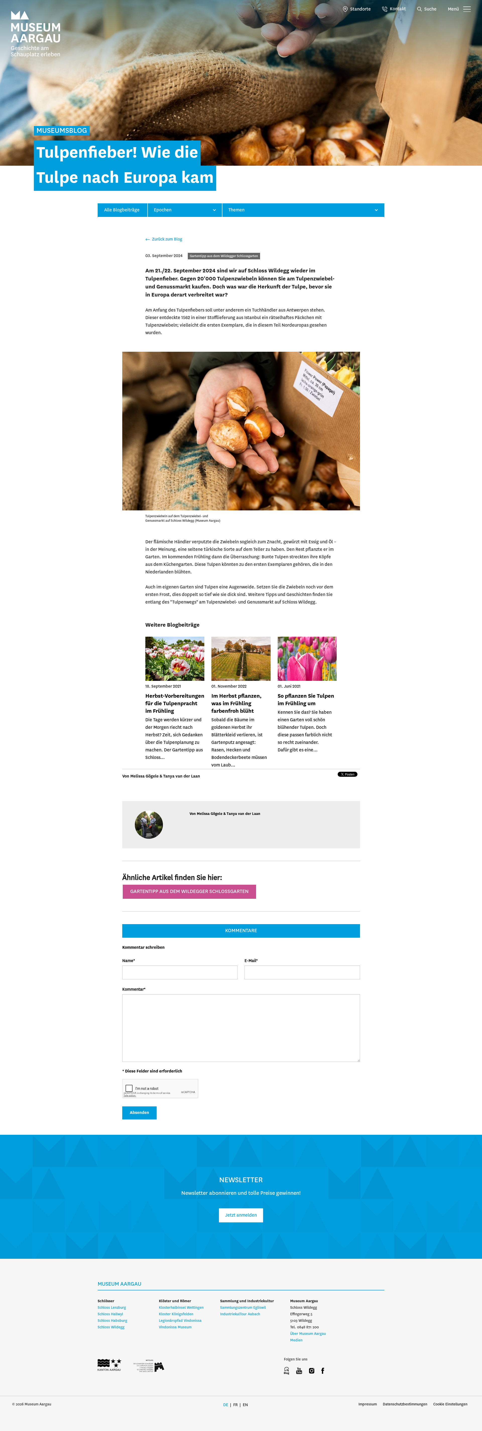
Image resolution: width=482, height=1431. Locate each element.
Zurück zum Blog (166, 239)
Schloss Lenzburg (112, 1308)
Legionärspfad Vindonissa (180, 1321)
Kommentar (134, 989)
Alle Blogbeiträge (122, 210)
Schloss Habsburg (112, 1321)
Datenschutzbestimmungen (405, 1404)
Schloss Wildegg (111, 1327)
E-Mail (251, 961)
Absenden (139, 1113)
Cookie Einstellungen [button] (450, 1404)
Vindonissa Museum (175, 1327)
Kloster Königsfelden (176, 1314)
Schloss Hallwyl (110, 1314)
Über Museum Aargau (308, 1334)
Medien (296, 1340)
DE (225, 1405)
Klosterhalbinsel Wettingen (181, 1308)
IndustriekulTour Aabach (240, 1314)
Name (128, 961)
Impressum (367, 1404)
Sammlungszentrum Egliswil (243, 1308)
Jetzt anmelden (241, 1215)
